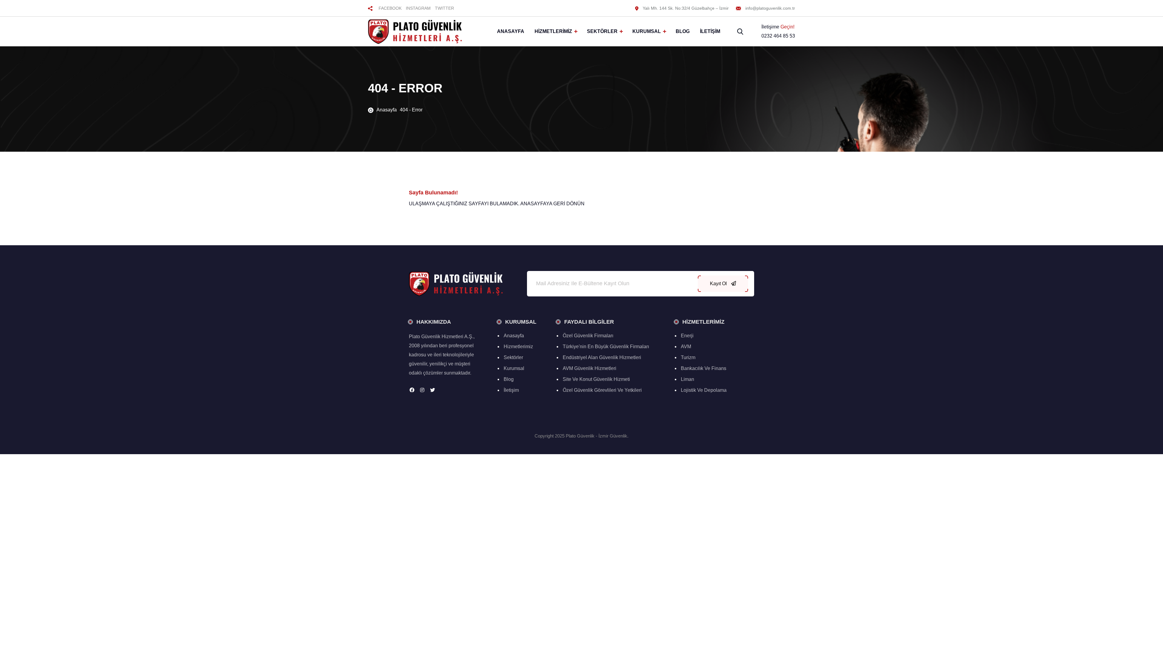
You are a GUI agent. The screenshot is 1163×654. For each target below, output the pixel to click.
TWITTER (444, 8)
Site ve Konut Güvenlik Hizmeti (596, 379)
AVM (686, 346)
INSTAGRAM (418, 8)
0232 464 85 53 (778, 35)
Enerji (687, 335)
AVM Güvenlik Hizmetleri (589, 368)
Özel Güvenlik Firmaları (588, 335)
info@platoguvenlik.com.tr (769, 8)
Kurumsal (646, 31)
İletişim (710, 31)
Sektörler (602, 31)
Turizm (688, 357)
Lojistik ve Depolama (704, 390)
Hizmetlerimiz (553, 31)
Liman (687, 379)
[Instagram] (422, 390)
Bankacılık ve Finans (703, 368)
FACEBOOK (390, 8)
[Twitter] (432, 390)
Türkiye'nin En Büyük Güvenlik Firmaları (606, 346)
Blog (683, 31)
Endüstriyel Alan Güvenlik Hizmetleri (602, 357)
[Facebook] (412, 390)
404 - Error (411, 109)
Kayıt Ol (719, 283)
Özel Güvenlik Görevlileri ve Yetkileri (602, 390)
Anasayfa (510, 31)
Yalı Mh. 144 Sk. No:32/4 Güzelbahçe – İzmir (685, 8)
